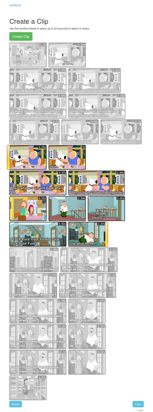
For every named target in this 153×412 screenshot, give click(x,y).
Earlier (15, 404)
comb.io (15, 4)
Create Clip (21, 36)
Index (140, 410)
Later (138, 404)
